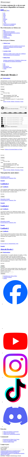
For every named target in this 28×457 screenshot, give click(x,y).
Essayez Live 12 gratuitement (9, 24)
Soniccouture (6, 78)
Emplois (5, 36)
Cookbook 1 (5, 206)
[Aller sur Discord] (15, 426)
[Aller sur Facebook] (15, 304)
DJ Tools (8, 101)
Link (4, 17)
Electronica (17, 101)
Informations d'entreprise (8, 452)
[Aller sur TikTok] (15, 402)
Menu (5, 10)
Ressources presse (11, 450)
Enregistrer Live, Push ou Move (10, 276)
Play (15, 178)
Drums (21, 101)
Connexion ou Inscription (8, 25)
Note (4, 16)
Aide (4, 21)
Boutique (5, 19)
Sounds (3, 180)
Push (4, 14)
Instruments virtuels (7, 67)
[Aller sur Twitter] (15, 328)
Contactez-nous (4, 450)
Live (4, 13)
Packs (4, 20)
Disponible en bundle (5, 176)
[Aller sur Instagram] (15, 377)
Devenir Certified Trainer (8, 441)
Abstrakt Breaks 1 (7, 249)
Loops (4, 101)
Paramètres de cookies (11, 453)
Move (4, 15)
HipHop (12, 101)
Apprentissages (6, 37)
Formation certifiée (7, 34)
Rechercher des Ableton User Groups (11, 439)
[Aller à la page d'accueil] (2, 10)
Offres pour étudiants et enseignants (11, 431)
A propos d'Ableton (7, 35)
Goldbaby (5, 186)
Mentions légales (19, 453)
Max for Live (6, 66)
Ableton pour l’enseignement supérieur (11, 32)
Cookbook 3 (5, 184)
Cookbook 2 (5, 228)
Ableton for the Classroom (9, 31)
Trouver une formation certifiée (10, 440)
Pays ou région (4, 448)
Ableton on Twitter (18, 149)
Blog (4, 30)
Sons (4, 65)
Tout (4, 63)
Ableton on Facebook (9, 149)
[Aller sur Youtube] (15, 353)
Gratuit (4, 68)
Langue (2, 447)
